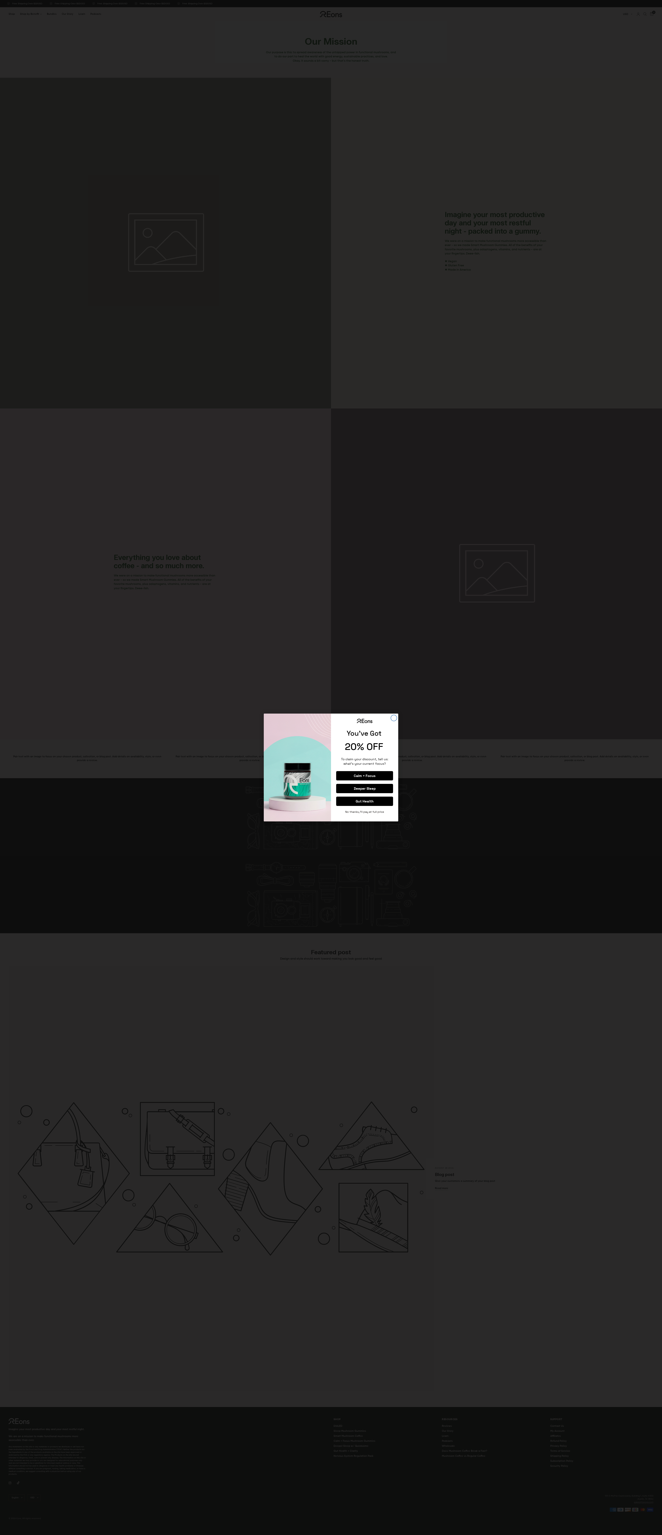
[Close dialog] (394, 718)
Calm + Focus (364, 776)
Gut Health (365, 801)
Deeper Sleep (365, 788)
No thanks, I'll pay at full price (364, 812)
